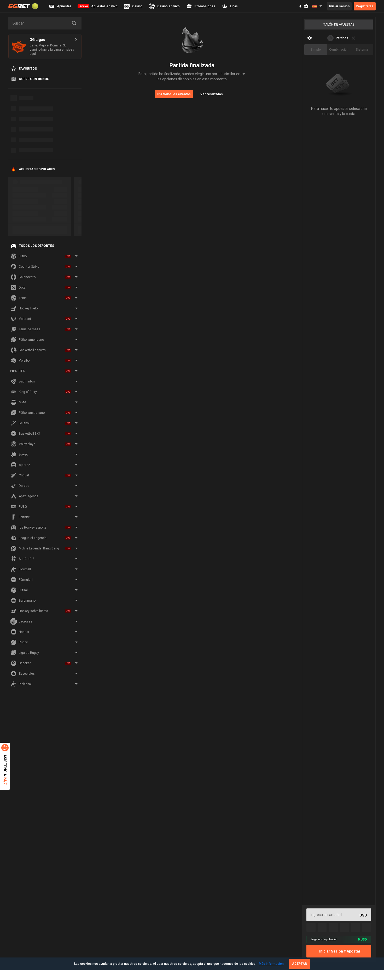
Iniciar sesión (339, 6)
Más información (271, 964)
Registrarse (365, 6)
